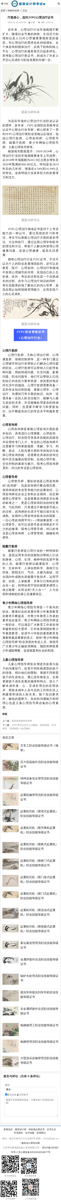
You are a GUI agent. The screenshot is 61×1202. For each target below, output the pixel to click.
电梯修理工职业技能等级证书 (39, 1025)
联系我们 (41, 1132)
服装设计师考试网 (30, 1143)
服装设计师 (20, 1129)
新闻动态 (8, 1129)
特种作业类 (13, 10)
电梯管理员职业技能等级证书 (39, 1041)
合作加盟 (29, 1132)
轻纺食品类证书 (37, 1129)
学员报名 (18, 1132)
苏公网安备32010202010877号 (34, 1152)
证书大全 (51, 1129)
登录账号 (23, 1094)
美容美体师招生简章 (22, 721)
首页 (3, 10)
